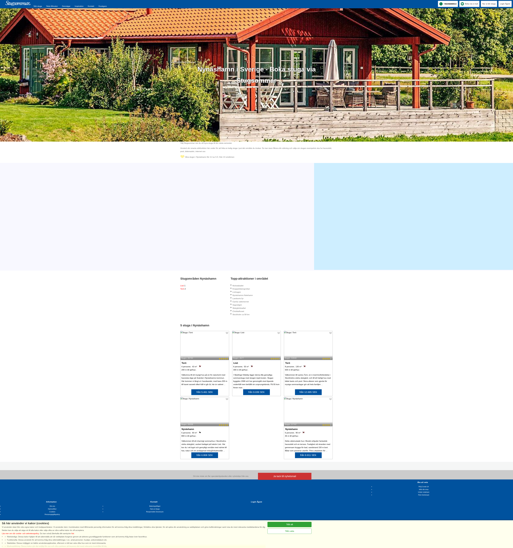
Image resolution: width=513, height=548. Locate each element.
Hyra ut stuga (155, 509)
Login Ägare (505, 4)
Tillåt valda (289, 531)
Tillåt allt (289, 524)
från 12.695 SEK (308, 392)
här (72, 533)
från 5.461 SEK (205, 392)
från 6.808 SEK (205, 455)
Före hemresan (423, 495)
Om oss (52, 506)
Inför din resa (423, 489)
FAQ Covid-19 (424, 487)
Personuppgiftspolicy (52, 514)
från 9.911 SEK (308, 455)
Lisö (182, 286)
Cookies (52, 512)
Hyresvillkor (52, 509)
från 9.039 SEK (256, 392)
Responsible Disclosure (155, 512)
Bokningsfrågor (154, 506)
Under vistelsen (423, 492)
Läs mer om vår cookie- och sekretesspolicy (20, 533)
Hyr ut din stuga (489, 4)
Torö (183, 289)
